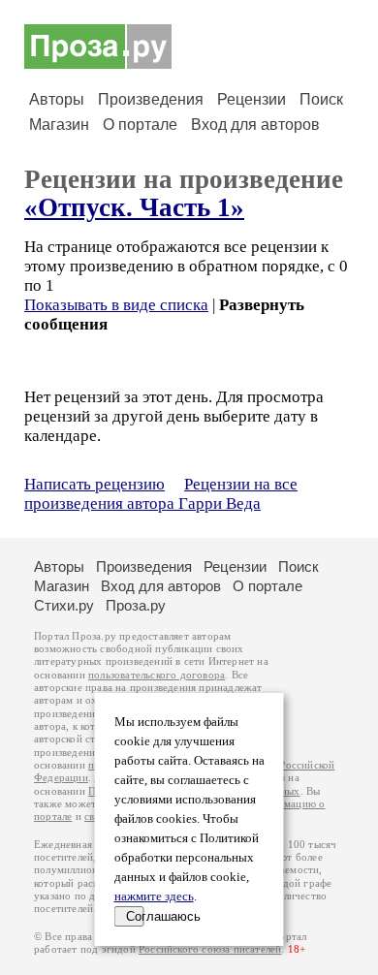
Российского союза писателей (210, 949)
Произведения (151, 99)
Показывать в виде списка (116, 305)
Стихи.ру (64, 605)
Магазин (59, 124)
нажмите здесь (154, 896)
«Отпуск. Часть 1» (134, 207)
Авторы (56, 99)
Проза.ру (136, 605)
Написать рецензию (94, 484)
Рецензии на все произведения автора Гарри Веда (161, 494)
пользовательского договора (156, 675)
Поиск (321, 99)
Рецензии (251, 99)
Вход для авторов (255, 124)
